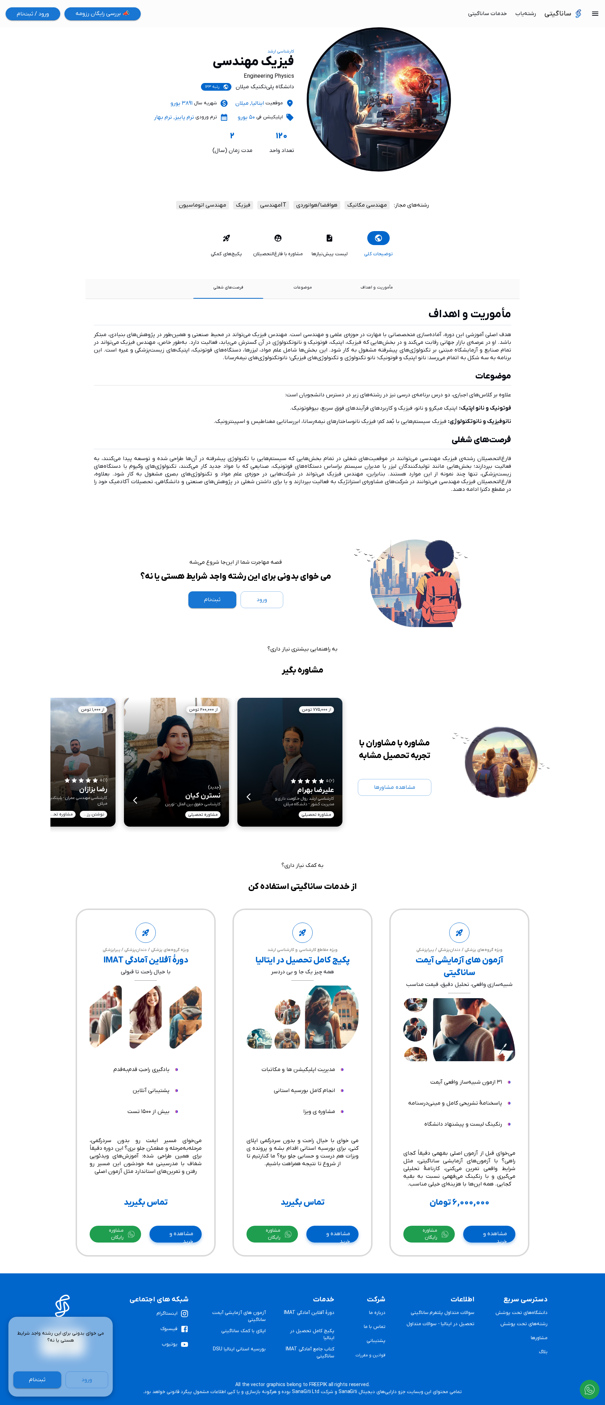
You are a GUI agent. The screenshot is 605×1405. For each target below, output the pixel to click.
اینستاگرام (167, 1313)
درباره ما (377, 1312)
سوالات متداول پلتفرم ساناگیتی (443, 1312)
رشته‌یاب (525, 13)
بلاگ (543, 1352)
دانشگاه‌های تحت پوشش (521, 1312)
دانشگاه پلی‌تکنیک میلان (265, 86)
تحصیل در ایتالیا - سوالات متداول (440, 1324)
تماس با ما (374, 1326)
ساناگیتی (557, 13)
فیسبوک (169, 1329)
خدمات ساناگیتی (487, 13)
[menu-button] (595, 13)
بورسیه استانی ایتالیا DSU (239, 1349)
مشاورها (539, 1338)
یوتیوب (170, 1344)
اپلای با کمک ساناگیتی (243, 1331)
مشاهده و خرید (495, 1236)
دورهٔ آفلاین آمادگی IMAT (309, 1312)
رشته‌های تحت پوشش (524, 1324)
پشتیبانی (376, 1340)
